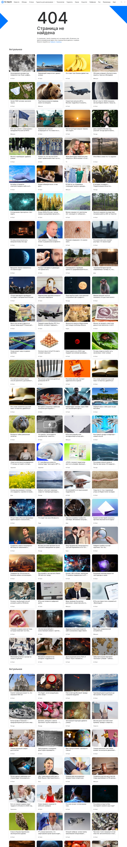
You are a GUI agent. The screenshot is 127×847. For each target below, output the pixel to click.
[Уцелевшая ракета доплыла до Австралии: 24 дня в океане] (105, 798)
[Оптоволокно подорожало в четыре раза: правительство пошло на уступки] (77, 679)
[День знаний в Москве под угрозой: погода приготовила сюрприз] (105, 123)
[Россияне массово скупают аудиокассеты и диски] (77, 373)
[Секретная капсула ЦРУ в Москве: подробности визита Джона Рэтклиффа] (77, 95)
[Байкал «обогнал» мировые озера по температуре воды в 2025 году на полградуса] (50, 484)
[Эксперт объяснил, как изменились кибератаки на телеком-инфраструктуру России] (77, 734)
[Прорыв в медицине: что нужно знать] (77, 234)
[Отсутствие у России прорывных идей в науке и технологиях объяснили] (22, 512)
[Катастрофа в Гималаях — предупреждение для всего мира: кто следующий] (22, 826)
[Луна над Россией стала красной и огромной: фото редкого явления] (77, 290)
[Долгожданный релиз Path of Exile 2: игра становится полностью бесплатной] (77, 651)
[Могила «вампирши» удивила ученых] (22, 151)
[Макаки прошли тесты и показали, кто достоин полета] (105, 290)
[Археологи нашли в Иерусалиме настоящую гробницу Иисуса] (77, 317)
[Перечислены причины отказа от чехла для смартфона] (50, 290)
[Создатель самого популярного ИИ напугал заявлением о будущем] (22, 540)
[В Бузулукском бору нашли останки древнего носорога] (77, 762)
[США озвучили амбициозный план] (50, 734)
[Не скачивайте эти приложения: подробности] (77, 484)
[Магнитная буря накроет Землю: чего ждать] (77, 123)
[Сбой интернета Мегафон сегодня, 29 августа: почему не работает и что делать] (22, 679)
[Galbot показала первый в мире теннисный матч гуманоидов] (105, 762)
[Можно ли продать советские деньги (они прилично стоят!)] (105, 317)
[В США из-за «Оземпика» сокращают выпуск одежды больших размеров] (77, 178)
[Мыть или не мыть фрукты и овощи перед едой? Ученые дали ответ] (22, 317)
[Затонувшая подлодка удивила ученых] (77, 826)
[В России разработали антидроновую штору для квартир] (77, 429)
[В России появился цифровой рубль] (50, 595)
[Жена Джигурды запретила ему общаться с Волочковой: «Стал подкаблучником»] (77, 151)
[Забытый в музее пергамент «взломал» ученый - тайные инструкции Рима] (105, 651)
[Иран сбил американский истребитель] (105, 623)
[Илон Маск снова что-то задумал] (105, 151)
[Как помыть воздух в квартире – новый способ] (105, 429)
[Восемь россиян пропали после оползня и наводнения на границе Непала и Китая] (50, 540)
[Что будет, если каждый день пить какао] (50, 798)
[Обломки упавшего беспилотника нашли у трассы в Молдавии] (105, 67)
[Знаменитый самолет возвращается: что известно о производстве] (50, 123)
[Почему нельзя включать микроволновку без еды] (22, 234)
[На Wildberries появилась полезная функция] (105, 734)
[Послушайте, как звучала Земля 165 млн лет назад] (50, 567)
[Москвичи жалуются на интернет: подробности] (50, 651)
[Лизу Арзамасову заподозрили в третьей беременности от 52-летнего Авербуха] (77, 540)
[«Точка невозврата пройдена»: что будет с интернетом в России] (22, 290)
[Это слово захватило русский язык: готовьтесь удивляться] (105, 373)
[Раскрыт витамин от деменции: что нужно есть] (50, 262)
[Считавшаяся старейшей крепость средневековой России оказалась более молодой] (77, 262)
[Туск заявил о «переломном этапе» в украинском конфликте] (50, 234)
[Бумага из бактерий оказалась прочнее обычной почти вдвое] (105, 512)
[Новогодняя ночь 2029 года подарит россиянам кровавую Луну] (77, 345)
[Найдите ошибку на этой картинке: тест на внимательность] (105, 540)
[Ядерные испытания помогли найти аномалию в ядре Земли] (77, 623)
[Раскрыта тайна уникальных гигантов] (22, 429)
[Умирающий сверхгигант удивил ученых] (50, 67)
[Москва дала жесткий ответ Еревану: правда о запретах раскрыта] (105, 826)
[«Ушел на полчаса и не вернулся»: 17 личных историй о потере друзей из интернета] (22, 456)
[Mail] (2, 2)
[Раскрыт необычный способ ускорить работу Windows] (22, 595)
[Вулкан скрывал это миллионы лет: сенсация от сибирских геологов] (77, 206)
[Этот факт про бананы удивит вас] (77, 67)
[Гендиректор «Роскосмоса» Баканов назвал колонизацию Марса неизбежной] (22, 567)
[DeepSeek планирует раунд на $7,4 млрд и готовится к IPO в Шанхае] (50, 706)
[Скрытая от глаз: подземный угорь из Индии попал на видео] (105, 484)
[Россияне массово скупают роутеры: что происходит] (105, 234)
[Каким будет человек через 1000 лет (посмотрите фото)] (77, 401)
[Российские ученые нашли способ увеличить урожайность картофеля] (22, 373)
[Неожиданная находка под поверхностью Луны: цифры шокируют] (22, 67)
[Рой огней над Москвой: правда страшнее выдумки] (77, 798)
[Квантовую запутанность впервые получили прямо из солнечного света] (22, 762)
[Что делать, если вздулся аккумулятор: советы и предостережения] (50, 429)
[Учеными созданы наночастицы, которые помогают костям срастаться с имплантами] (22, 623)
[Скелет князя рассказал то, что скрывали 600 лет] (22, 798)
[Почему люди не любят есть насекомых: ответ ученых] (105, 345)
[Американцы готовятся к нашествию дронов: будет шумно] (22, 734)
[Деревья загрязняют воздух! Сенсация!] (50, 679)
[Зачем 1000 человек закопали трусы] (22, 95)
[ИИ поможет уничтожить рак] (77, 706)
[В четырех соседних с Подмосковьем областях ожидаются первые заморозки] (105, 178)
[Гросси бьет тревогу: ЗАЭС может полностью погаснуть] (22, 706)
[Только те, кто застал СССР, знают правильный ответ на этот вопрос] (50, 151)
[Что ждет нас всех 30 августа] (50, 512)
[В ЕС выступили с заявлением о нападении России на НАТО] (22, 123)
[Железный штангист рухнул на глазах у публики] (22, 651)
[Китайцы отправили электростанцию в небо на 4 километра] (22, 178)
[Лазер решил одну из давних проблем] (22, 345)
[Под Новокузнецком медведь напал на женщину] (50, 95)
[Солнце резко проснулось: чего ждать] (22, 206)
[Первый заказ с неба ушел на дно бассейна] (105, 401)
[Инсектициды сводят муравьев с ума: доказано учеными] (50, 762)
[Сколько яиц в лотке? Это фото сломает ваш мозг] (50, 345)
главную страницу (55, 42)
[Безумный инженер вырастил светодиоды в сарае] (105, 567)
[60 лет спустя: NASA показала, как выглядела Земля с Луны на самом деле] (105, 95)
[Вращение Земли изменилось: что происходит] (22, 262)
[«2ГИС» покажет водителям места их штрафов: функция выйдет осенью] (77, 456)
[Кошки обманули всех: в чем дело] (50, 178)
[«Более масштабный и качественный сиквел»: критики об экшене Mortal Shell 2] (50, 623)
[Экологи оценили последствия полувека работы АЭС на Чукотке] (105, 206)
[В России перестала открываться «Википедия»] (105, 595)
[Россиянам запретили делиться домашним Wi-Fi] (50, 373)
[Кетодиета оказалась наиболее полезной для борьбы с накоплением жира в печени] (50, 401)
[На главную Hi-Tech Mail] (8, 2)
